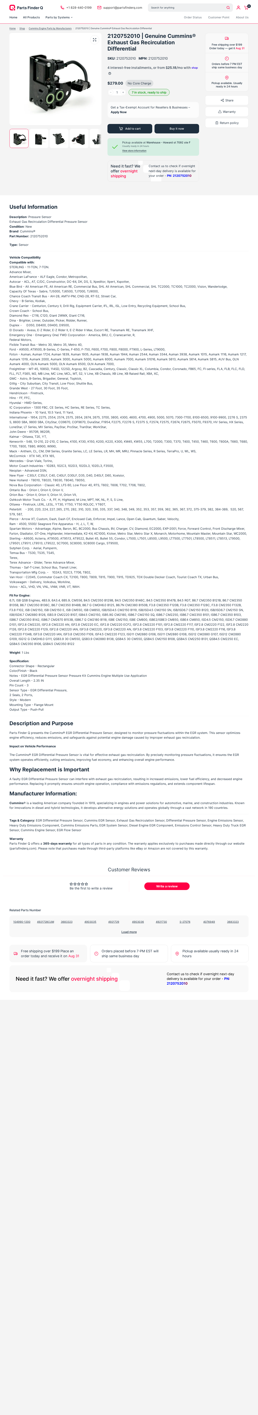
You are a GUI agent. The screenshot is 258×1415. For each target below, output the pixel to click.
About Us (242, 17)
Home (12, 28)
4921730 (161, 921)
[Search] (228, 7)
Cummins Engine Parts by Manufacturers (50, 28)
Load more (129, 931)
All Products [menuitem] (31, 17)
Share (229, 100)
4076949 (209, 921)
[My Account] (238, 7)
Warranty (229, 112)
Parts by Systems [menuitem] (58, 17)
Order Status (193, 17)
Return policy (229, 123)
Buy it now (177, 128)
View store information (134, 151)
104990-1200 (21, 921)
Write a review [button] (167, 886)
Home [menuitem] (13, 17)
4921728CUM (45, 921)
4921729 (113, 921)
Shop (22, 28)
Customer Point (218, 17)
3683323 (67, 921)
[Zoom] (94, 39)
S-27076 (185, 921)
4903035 (90, 921)
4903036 (138, 921)
